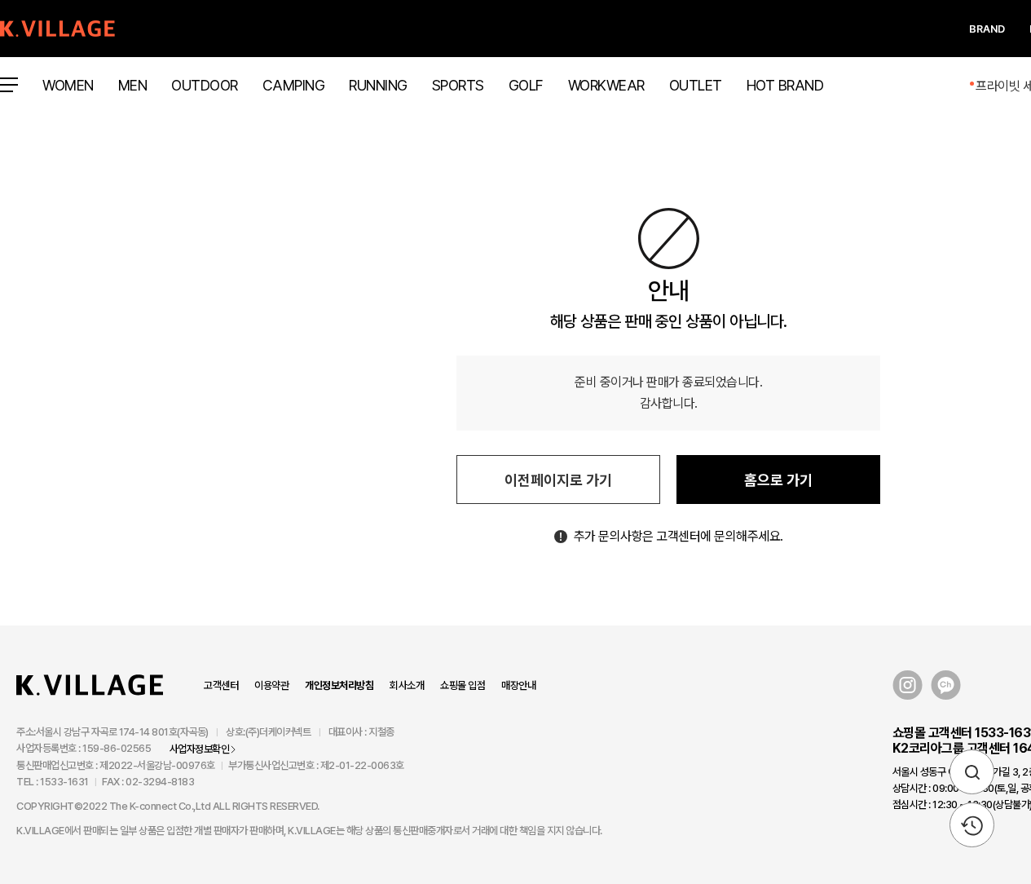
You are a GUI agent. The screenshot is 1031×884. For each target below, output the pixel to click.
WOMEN (68, 85)
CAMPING (293, 85)
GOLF (526, 85)
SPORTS (458, 85)
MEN (133, 85)
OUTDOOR (204, 85)
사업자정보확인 (200, 749)
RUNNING (378, 85)
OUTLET (695, 85)
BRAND (987, 29)
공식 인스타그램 (907, 685)
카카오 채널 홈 (946, 685)
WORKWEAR (606, 85)
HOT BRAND (785, 85)
